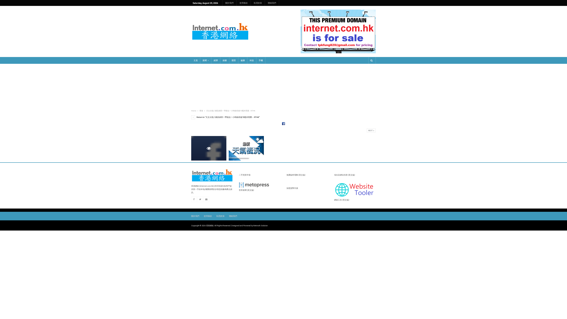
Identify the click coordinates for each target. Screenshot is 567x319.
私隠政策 (258, 3)
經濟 (216, 60)
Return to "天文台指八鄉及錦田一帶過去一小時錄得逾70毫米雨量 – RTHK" (228, 117)
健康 (243, 60)
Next (370, 131)
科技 (252, 60)
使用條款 (243, 3)
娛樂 (225, 60)
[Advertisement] (283, 86)
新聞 (205, 60)
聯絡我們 (272, 3)
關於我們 (229, 3)
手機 (261, 60)
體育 (234, 60)
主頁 (196, 60)
